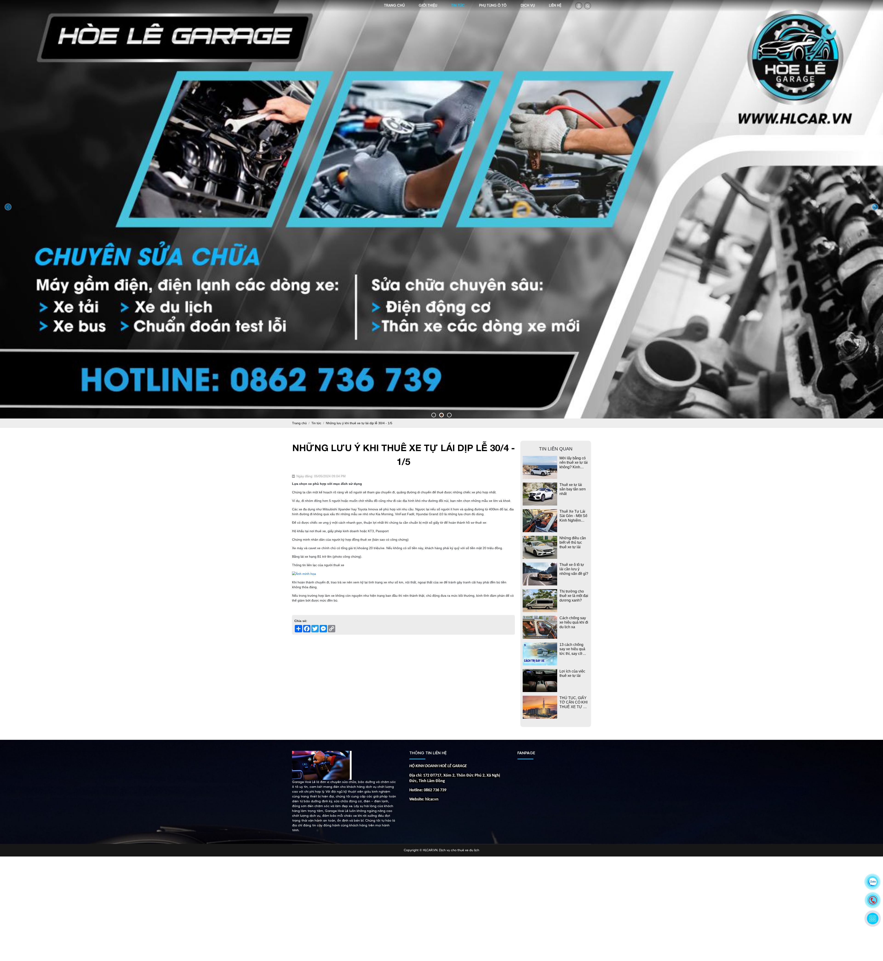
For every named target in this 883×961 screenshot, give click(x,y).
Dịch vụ (528, 6)
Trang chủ (394, 6)
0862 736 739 (435, 790)
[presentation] (8, 207)
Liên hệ (555, 6)
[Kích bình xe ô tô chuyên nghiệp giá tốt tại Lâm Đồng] (441, 208)
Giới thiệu (428, 6)
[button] (434, 415)
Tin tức (458, 6)
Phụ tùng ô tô (493, 6)
